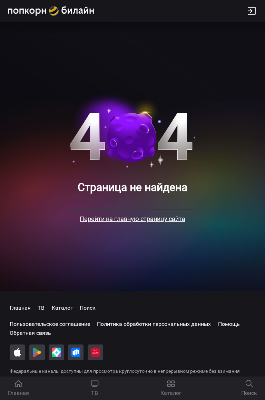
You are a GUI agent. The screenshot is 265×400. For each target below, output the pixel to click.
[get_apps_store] (56, 352)
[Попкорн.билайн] (51, 11)
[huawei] (95, 352)
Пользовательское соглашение (50, 324)
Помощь (229, 324)
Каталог (62, 307)
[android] (37, 352)
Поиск (88, 307)
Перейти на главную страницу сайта (132, 218)
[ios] (17, 352)
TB (41, 307)
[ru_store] (76, 352)
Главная (20, 307)
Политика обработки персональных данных (154, 324)
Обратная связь (30, 333)
